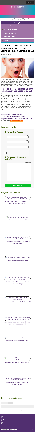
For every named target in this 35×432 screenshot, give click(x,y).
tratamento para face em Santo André (17, 260)
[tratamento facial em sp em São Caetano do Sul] (17, 298)
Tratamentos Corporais (9, 33)
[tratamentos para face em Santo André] (17, 338)
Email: (27, 140)
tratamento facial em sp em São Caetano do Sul (17, 302)
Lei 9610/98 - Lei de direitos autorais (20, 412)
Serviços (17, 22)
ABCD (10, 403)
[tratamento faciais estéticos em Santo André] (17, 359)
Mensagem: (28, 162)
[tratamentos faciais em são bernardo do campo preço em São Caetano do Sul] (17, 319)
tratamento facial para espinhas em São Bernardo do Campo (17, 383)
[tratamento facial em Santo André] (17, 217)
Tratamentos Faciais (9, 40)
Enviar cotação (17, 185)
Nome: (27, 135)
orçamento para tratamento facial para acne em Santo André (17, 242)
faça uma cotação (16, 120)
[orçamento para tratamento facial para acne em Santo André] (17, 238)
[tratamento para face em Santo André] (17, 257)
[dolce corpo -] (17, 8)
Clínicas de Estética (9, 26)
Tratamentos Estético (9, 36)
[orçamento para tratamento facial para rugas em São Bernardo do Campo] (17, 198)
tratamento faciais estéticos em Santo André (17, 362)
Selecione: (4, 403)
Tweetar (4, 57)
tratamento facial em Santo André (17, 220)
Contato (3, 422)
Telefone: (26, 145)
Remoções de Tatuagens (10, 29)
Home (2, 416)
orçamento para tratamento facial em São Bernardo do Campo (17, 283)
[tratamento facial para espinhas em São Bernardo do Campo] (17, 379)
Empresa (3, 417)
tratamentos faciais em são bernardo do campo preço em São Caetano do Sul (17, 323)
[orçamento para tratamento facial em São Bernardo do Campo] (17, 278)
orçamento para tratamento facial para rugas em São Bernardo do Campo (17, 202)
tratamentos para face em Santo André (17, 340)
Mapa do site (4, 424)
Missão (3, 419)
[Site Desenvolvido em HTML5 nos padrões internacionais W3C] (13, 429)
